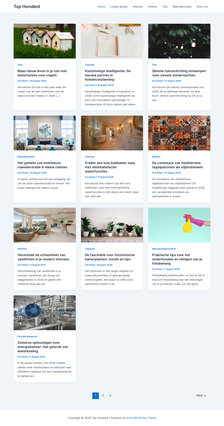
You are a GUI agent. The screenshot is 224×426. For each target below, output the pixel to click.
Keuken (152, 6)
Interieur (138, 6)
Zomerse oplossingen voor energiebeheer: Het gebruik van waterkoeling (43, 347)
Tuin (164, 6)
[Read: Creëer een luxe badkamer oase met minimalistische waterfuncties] (112, 132)
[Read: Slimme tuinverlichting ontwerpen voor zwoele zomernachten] (179, 41)
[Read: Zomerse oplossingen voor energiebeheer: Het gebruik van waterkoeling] (45, 312)
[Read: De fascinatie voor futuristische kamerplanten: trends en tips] (112, 224)
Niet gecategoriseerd (164, 248)
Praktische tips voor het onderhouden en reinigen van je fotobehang (177, 259)
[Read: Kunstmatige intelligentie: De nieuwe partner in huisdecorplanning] (112, 41)
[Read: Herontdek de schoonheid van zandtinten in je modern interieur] (45, 224)
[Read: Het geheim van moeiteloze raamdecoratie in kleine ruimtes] (45, 132)
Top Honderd (27, 6)
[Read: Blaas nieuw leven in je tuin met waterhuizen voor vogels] (45, 41)
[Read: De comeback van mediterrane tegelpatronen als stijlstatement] (179, 132)
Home (101, 6)
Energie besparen (27, 336)
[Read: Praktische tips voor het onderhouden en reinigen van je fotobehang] (179, 224)
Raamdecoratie (182, 6)
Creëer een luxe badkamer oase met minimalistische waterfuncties (110, 167)
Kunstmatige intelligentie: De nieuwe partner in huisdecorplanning (108, 75)
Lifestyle (89, 64)
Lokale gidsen (119, 6)
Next (201, 395)
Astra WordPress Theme (141, 417)
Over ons (202, 6)
